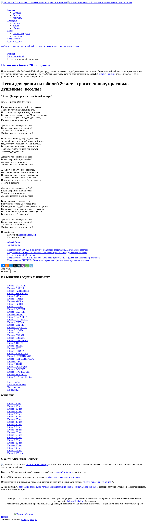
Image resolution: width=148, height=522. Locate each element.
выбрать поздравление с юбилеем (63, 477)
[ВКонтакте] (3, 265)
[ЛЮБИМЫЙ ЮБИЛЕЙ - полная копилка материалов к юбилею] (66, 2)
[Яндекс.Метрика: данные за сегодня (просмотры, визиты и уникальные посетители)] (23, 514)
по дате (39, 46)
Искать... (5, 271)
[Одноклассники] (7, 265)
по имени (48, 46)
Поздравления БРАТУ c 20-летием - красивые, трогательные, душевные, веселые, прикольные (53, 257)
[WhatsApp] (27, 265)
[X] (15, 265)
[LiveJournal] (19, 265)
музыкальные (60, 46)
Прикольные (13, 390)
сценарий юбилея (62, 472)
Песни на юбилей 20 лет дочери (26, 65)
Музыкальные (14, 387)
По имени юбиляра (16, 384)
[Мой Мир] (11, 265)
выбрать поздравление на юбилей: (18, 46)
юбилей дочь (13, 245)
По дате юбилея (15, 382)
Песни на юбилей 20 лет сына (22, 255)
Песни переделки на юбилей (98, 482)
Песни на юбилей (15, 56)
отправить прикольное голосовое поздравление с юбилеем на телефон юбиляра (58, 487)
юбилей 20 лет (14, 242)
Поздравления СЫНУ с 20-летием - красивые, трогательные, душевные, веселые (47, 252)
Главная (11, 54)
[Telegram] (31, 265)
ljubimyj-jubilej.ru (107, 74)
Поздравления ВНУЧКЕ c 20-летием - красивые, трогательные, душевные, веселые (48, 260)
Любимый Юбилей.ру (37, 464)
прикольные (73, 46)
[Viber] (23, 265)
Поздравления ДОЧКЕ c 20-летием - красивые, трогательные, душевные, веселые (47, 250)
